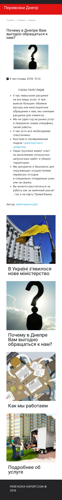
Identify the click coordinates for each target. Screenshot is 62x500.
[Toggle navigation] (57, 4)
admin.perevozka (27, 204)
